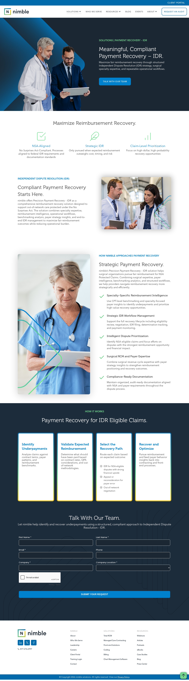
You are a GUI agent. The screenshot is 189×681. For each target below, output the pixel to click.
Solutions (73, 11)
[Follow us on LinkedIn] (20, 642)
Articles (140, 640)
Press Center (142, 664)
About (151, 11)
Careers (73, 650)
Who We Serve (94, 11)
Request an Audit (174, 11)
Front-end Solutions (109, 645)
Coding (107, 650)
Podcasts (140, 645)
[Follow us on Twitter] (27, 642)
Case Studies (142, 654)
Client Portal (176, 2)
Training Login (75, 659)
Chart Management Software (109, 659)
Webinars (141, 636)
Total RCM (108, 636)
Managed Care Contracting (109, 640)
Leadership (74, 645)
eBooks (140, 650)
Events (139, 11)
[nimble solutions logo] (16, 11)
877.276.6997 (26, 649)
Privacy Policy (123, 677)
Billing (106, 654)
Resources (112, 11)
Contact (73, 664)
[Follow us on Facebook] (34, 642)
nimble (74, 631)
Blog (128, 11)
